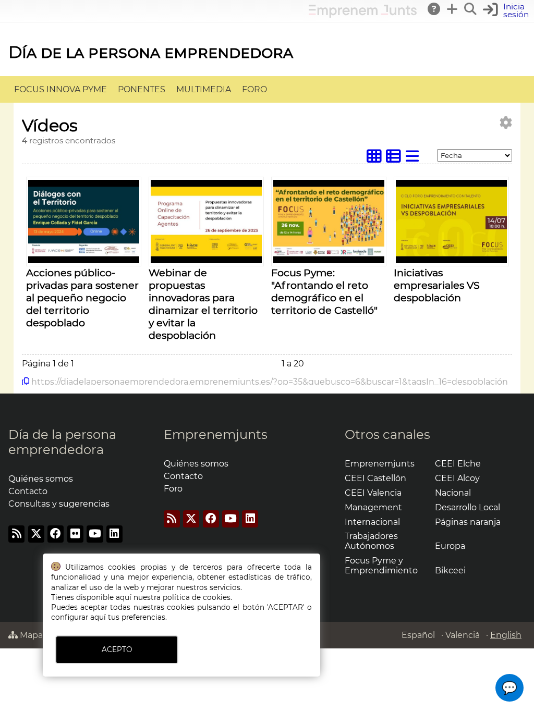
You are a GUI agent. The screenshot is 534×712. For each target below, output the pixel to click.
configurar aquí (78, 617)
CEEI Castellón (375, 478)
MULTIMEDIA (203, 89)
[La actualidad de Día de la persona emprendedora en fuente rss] (16, 534)
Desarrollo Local (467, 507)
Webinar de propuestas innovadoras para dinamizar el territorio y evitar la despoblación (203, 303)
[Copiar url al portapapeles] (25, 381)
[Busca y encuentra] (471, 9)
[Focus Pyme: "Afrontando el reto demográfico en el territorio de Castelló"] (328, 260)
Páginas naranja (468, 522)
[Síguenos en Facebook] (55, 534)
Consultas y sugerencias (59, 504)
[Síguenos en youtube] (95, 534)
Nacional (453, 493)
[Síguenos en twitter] (36, 534)
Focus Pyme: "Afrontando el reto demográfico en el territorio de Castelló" (324, 291)
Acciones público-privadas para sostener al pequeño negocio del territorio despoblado (82, 297)
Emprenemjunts (216, 434)
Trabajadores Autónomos (371, 541)
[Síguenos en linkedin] (114, 534)
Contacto (27, 491)
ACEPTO (117, 649)
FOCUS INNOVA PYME (60, 89)
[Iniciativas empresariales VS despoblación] (451, 260)
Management (373, 507)
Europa (450, 546)
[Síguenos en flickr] (75, 534)
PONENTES (141, 89)
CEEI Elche (458, 464)
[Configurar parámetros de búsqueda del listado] (506, 122)
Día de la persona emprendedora (150, 52)
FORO (254, 89)
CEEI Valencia (373, 493)
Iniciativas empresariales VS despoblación (437, 285)
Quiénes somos (40, 479)
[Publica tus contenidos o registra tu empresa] (453, 9)
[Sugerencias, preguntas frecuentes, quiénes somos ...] (434, 9)
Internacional (372, 522)
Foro (173, 489)
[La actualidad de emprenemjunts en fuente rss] (172, 518)
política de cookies (196, 597)
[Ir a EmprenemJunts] (363, 15)
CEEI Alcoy (457, 478)
